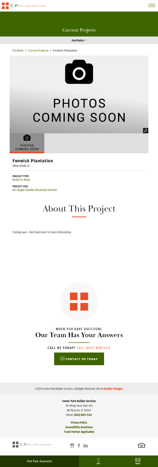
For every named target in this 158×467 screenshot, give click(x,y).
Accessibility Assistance (79, 427)
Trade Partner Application (79, 432)
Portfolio (18, 50)
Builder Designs (113, 389)
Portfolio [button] (78, 40)
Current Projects (38, 50)
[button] (27, 143)
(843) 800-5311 (83, 415)
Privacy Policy (79, 422)
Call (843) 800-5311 (93, 347)
